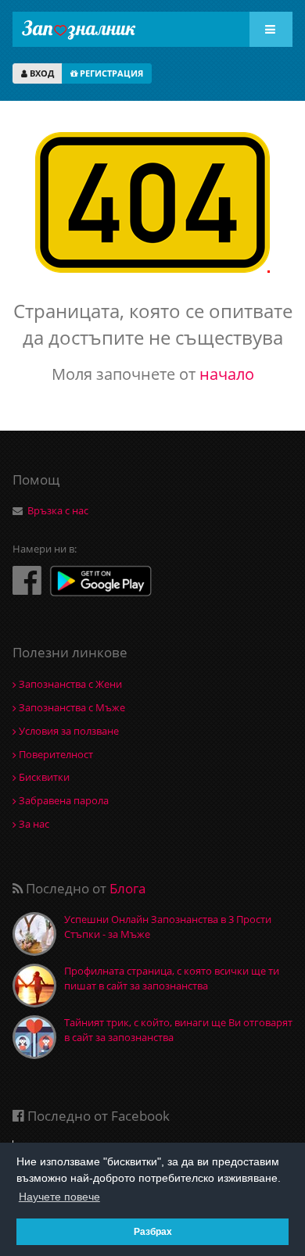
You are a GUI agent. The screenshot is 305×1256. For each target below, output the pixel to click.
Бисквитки (43, 777)
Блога (127, 888)
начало (226, 374)
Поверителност (54, 754)
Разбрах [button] (153, 1231)
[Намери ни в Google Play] (100, 582)
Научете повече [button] (59, 1196)
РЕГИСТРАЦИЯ (110, 73)
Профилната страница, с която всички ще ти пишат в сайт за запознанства (171, 978)
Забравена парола (62, 800)
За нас (32, 824)
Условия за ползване (67, 731)
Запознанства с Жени (69, 684)
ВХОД (40, 73)
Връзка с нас (57, 510)
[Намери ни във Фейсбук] (27, 579)
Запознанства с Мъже (70, 707)
